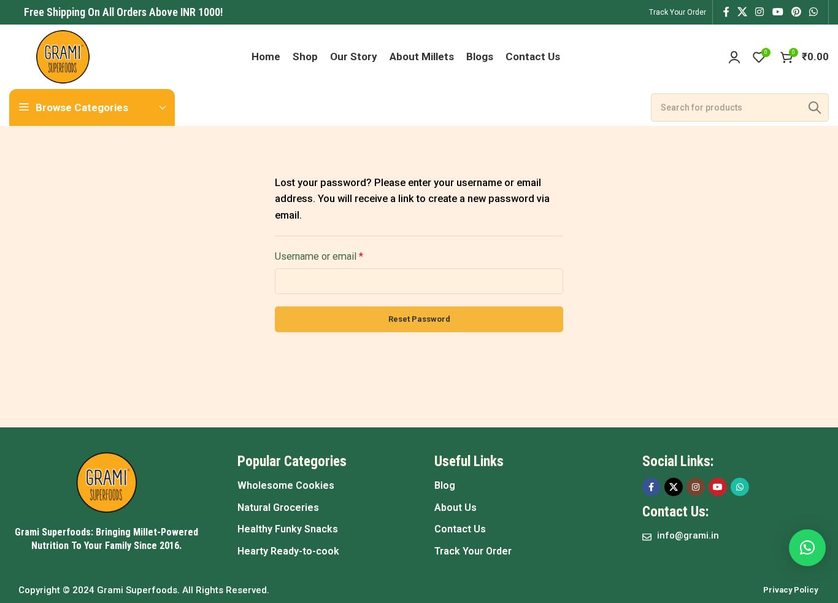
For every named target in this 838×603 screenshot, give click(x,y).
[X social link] (742, 11)
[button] (807, 547)
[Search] (815, 107)
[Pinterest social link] (796, 11)
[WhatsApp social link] (813, 11)
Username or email (319, 256)
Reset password (419, 319)
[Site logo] (63, 55)
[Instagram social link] (760, 11)
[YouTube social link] (777, 11)
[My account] (734, 57)
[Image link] (107, 482)
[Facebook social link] (726, 11)
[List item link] (323, 486)
